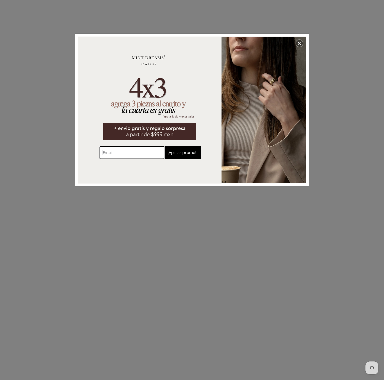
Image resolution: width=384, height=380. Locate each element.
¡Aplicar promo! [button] (182, 152)
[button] (299, 43)
